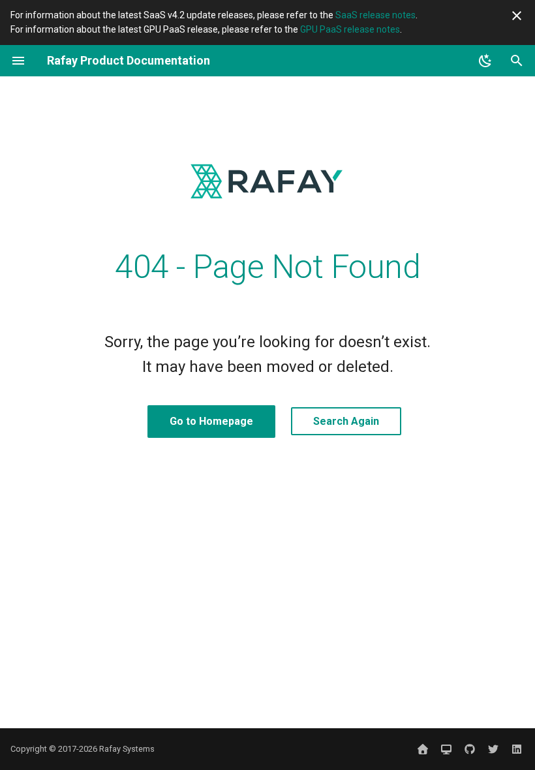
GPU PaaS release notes (350, 29)
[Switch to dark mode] (485, 61)
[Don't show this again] (517, 15)
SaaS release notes (375, 15)
